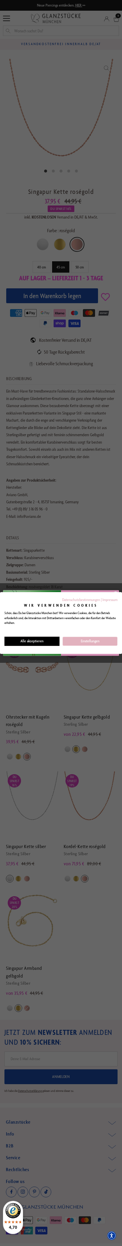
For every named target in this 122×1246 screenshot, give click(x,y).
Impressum (110, 599)
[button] (111, 1235)
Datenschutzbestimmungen (81, 599)
